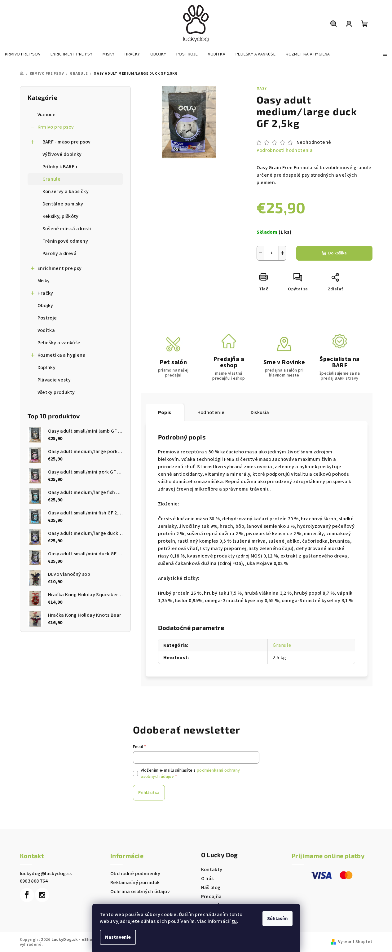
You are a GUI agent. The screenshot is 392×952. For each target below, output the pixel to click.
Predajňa (211, 896)
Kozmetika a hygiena (61, 355)
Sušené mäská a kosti (67, 228)
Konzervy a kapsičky (65, 191)
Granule (51, 179)
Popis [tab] (164, 412)
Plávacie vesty (54, 380)
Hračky (45, 293)
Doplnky (46, 367)
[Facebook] (27, 895)
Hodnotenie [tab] (211, 412)
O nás (207, 878)
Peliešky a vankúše (59, 342)
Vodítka (46, 330)
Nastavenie (118, 937)
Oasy (262, 88)
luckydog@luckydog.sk (46, 873)
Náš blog (211, 887)
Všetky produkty (56, 392)
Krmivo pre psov (55, 127)
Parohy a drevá (59, 253)
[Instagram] (42, 895)
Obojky (45, 305)
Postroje (47, 318)
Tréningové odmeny (65, 241)
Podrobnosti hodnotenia (285, 150)
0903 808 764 (34, 881)
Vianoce (46, 114)
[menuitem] (22, 54)
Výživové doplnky (62, 154)
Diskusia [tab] (260, 412)
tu (234, 921)
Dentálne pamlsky (62, 204)
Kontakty (211, 869)
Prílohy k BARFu (59, 166)
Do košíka (337, 253)
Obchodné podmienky (135, 873)
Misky (43, 280)
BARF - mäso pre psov (66, 142)
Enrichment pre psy (59, 268)
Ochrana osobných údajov (140, 891)
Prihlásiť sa (149, 793)
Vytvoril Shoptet (355, 942)
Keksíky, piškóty (60, 216)
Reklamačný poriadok (135, 882)
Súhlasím (277, 918)
